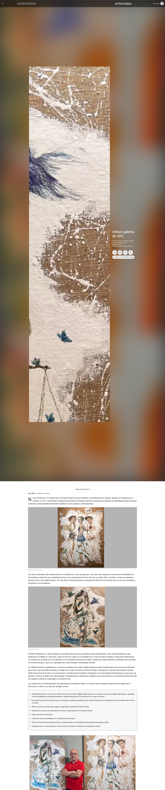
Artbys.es (115, 248)
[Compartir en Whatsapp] (114, 252)
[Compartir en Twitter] (130, 252)
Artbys (79, 694)
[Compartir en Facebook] (125, 252)
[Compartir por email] (120, 252)
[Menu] (3, 4)
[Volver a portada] (91, 3)
